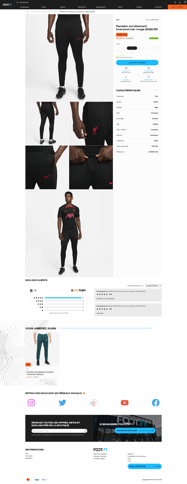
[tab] (137, 90)
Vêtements (82, 7)
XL (120, 51)
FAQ (26, 453)
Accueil (33, 11)
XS (120, 48)
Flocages (28, 456)
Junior (120, 7)
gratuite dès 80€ (148, 72)
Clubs (44, 7)
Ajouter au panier (137, 63)
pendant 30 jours (126, 81)
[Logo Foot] (7, 4)
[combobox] (94, 2)
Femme (139, 7)
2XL (131, 51)
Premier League (47, 11)
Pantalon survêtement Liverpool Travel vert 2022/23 (40, 373)
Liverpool (56, 11)
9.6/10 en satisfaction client (148, 81)
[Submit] (17, 2)
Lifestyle (158, 7)
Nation (62, 7)
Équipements (101, 7)
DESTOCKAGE (177, 7)
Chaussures (24, 7)
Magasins (29, 458)
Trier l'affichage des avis (135, 286)
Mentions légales (100, 454)
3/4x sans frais (126, 72)
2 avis (147, 19)
